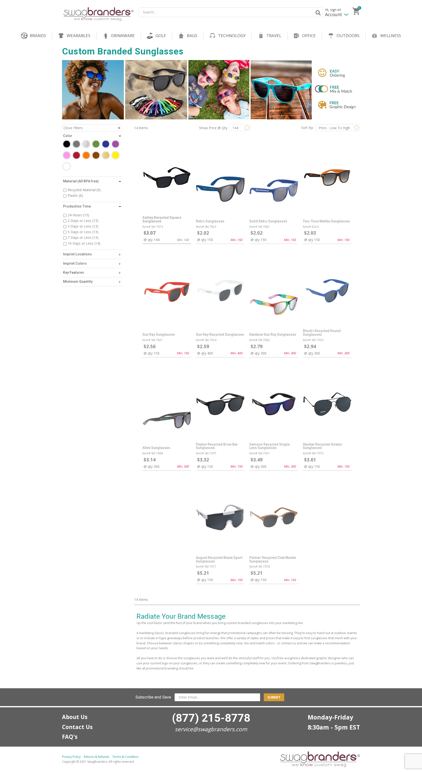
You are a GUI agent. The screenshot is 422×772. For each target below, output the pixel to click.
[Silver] (86, 144)
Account (333, 14)
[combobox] (231, 12)
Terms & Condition (125, 757)
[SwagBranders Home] (98, 14)
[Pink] (66, 155)
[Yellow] (115, 155)
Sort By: (307, 127)
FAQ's (69, 737)
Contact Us (77, 727)
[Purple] (115, 144)
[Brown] (96, 155)
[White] (66, 166)
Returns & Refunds (96, 757)
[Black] (66, 144)
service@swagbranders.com (211, 729)
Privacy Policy (71, 757)
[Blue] (105, 144)
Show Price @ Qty (213, 127)
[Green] (96, 144)
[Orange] (86, 155)
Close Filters (73, 127)
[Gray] (76, 144)
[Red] (76, 155)
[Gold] (105, 155)
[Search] (317, 13)
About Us (74, 717)
